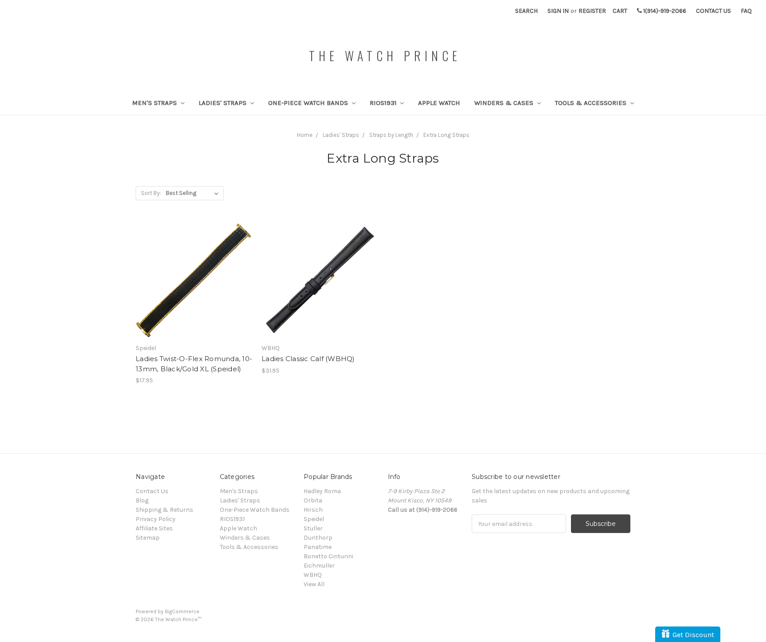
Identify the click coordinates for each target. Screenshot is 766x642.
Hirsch (313, 510)
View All (314, 584)
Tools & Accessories (591, 103)
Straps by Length (391, 135)
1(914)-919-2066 (664, 11)
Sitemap (148, 537)
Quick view (194, 272)
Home (305, 135)
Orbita (313, 500)
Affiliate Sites (154, 528)
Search (526, 11)
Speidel (314, 519)
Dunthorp (318, 537)
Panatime (318, 547)
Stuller (313, 528)
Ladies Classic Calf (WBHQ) (308, 358)
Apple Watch (439, 103)
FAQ (746, 11)
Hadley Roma (322, 491)
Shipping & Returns (164, 510)
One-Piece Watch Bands (309, 103)
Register (592, 11)
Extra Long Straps (446, 135)
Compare (191, 288)
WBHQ (313, 575)
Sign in (558, 11)
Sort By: (151, 193)
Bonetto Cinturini (328, 556)
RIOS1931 (384, 103)
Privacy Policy (156, 519)
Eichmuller (319, 565)
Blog (142, 500)
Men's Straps (155, 103)
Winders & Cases (504, 103)
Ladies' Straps (223, 103)
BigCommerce (182, 611)
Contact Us (713, 11)
